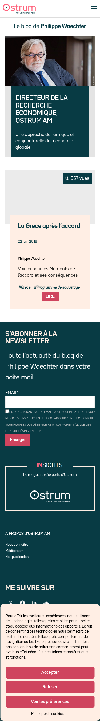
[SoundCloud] (46, 603)
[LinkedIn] (34, 603)
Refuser (50, 687)
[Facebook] (22, 603)
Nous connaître (16, 544)
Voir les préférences (50, 702)
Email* (11, 393)
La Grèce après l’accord (49, 226)
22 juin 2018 (27, 241)
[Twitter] (11, 603)
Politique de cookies (47, 713)
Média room (14, 550)
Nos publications (17, 556)
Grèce (25, 287)
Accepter (50, 673)
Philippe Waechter (32, 258)
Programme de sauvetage (58, 287)
